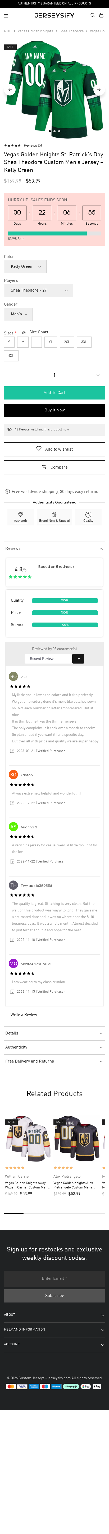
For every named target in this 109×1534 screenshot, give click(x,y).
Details (11, 1033)
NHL (7, 31)
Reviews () (33, 145)
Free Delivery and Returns (29, 1061)
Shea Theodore (72, 31)
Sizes (8, 333)
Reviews (13, 549)
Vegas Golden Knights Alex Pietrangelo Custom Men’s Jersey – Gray (73, 1185)
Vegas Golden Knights (35, 31)
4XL (11, 356)
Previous (10, 90)
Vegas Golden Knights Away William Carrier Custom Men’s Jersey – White (27, 1185)
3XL (84, 342)
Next (99, 90)
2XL (67, 342)
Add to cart (54, 393)
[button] (54, 467)
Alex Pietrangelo (66, 1176)
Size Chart (38, 332)
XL (51, 342)
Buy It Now (54, 410)
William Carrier (17, 1176)
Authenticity (16, 1047)
